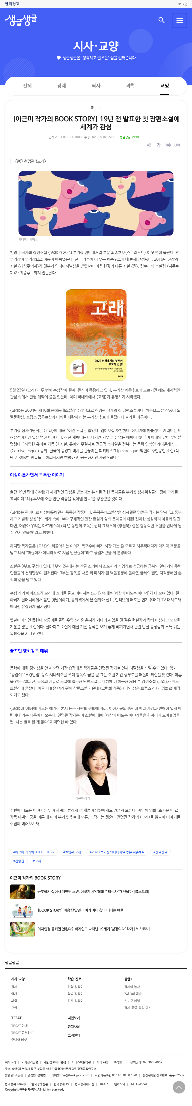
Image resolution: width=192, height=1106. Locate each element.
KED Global (139, 1084)
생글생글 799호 (130, 137)
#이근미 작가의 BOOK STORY (33, 852)
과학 (130, 86)
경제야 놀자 (132, 987)
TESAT (16, 1018)
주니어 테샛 (19, 1040)
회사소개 (10, 1062)
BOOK (104, 1084)
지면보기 (74, 1018)
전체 (27, 86)
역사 (96, 86)
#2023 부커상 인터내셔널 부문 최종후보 (117, 852)
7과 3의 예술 (133, 994)
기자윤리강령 (30, 1062)
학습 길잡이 (76, 994)
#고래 (37, 861)
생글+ (128, 979)
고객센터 (119, 1062)
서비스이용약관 (81, 1062)
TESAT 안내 (19, 1026)
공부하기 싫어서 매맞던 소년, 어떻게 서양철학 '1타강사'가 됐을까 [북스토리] (94, 891)
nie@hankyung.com (75, 1075)
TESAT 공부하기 (22, 1033)
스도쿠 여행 (132, 1001)
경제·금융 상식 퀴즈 (137, 1008)
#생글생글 (161, 852)
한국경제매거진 (84, 1084)
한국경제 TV (61, 1084)
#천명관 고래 (72, 852)
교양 (164, 86)
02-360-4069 (152, 1062)
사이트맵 (102, 1062)
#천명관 (18, 861)
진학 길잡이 (76, 987)
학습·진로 (74, 979)
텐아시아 (119, 1084)
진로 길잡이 (76, 1001)
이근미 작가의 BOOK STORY (35, 878)
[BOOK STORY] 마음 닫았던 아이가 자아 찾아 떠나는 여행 (81, 910)
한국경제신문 (40, 1084)
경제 (61, 86)
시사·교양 (96, 46)
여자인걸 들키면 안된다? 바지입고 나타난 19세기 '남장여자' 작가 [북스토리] (94, 929)
